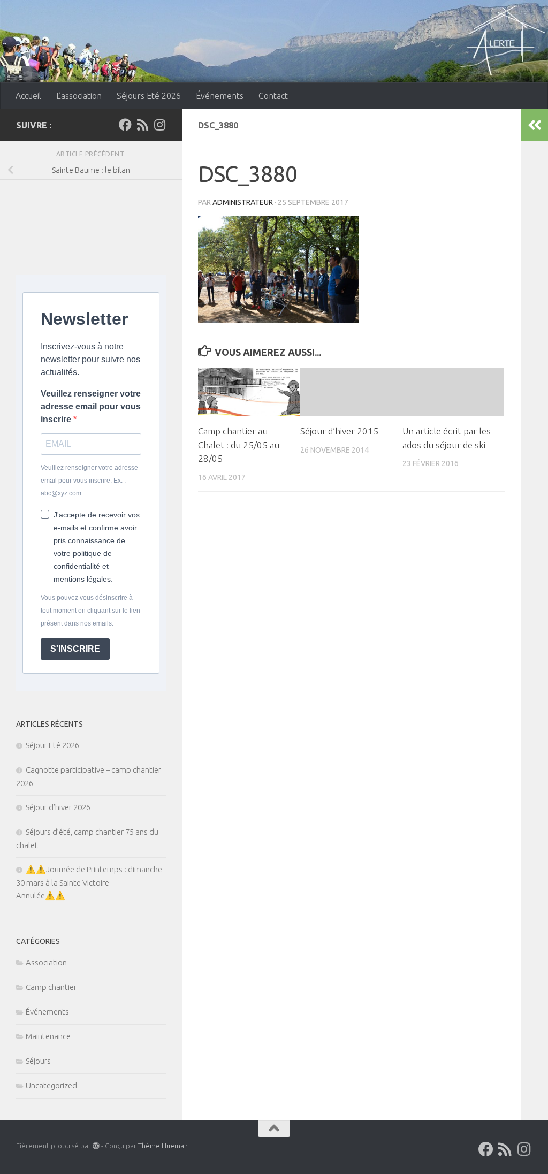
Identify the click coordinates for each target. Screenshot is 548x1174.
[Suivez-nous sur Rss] (142, 124)
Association (46, 962)
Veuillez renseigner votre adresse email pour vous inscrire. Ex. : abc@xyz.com (89, 480)
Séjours (38, 1060)
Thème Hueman (163, 1145)
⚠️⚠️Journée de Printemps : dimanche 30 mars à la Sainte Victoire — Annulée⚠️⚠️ (89, 882)
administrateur (242, 202)
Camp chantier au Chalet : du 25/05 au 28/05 (238, 444)
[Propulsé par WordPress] (96, 1145)
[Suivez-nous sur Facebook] (125, 124)
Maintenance (48, 1036)
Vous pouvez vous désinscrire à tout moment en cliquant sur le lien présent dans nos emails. (90, 610)
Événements (219, 96)
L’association (79, 96)
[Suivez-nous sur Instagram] (159, 124)
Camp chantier (51, 987)
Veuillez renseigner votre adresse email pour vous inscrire (91, 406)
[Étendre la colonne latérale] (534, 125)
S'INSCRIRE (75, 648)
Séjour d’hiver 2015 (339, 431)
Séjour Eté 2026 (52, 745)
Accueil (28, 96)
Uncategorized (51, 1085)
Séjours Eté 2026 (149, 96)
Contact (273, 96)
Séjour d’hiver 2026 (58, 807)
